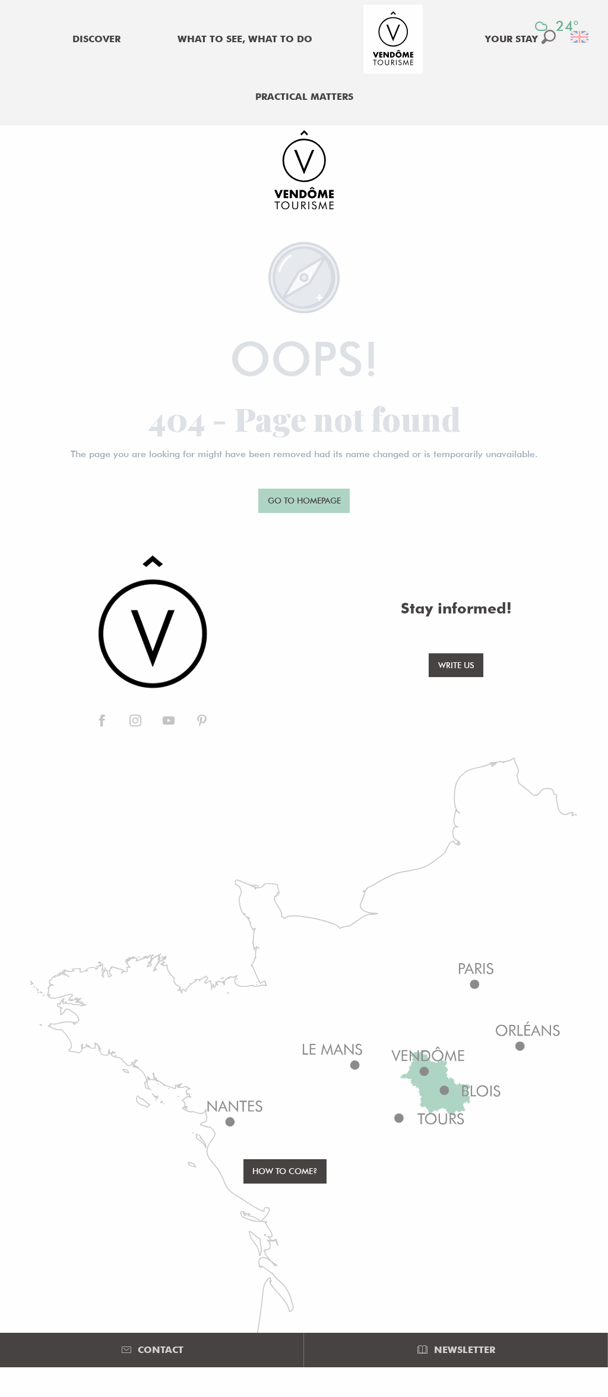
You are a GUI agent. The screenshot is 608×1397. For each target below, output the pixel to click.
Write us (456, 665)
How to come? (285, 1171)
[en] (580, 37)
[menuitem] (96, 39)
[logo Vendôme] (152, 623)
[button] (580, 37)
